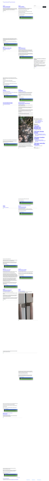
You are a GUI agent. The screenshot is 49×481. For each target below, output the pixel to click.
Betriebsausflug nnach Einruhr (24, 103)
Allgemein (4, 5)
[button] (4, 43)
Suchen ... (35, 5)
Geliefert (4, 90)
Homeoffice (20, 90)
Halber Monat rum (21, 48)
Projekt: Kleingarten (10, 102)
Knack (4, 206)
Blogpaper (12, 479)
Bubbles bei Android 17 (7, 290)
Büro (20, 89)
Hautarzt (39, 122)
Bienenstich (5, 413)
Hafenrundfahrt (21, 6)
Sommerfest (36, 145)
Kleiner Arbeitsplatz (6, 6)
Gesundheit (24, 205)
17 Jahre (36, 129)
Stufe (19, 290)
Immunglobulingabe (22, 207)
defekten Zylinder (12, 92)
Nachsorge (19, 206)
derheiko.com (37, 128)
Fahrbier (36, 132)
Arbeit (19, 89)
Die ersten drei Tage (6, 269)
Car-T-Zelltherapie (20, 205)
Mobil (24, 102)
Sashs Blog (36, 144)
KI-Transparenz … (39, 479)
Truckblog (36, 138)
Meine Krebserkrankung (28, 205)
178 (18, 477)
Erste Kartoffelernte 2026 (7, 103)
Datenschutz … (28, 479)
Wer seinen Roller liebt (7, 48)
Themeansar (16, 479)
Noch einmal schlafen (22, 269)
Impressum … (33, 479)
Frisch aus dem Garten (5, 102)
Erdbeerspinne (40, 120)
